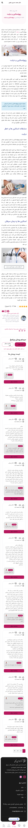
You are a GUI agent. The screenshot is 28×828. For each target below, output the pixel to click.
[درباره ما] (9, 825)
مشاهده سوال (14, 382)
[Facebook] (8, 311)
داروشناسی (18, 17)
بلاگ (19, 826)
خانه (23, 17)
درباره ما (8, 826)
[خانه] (24, 825)
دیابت (17, 32)
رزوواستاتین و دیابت (14, 14)
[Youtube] (3, 311)
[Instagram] (5, 311)
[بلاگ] (19, 825)
